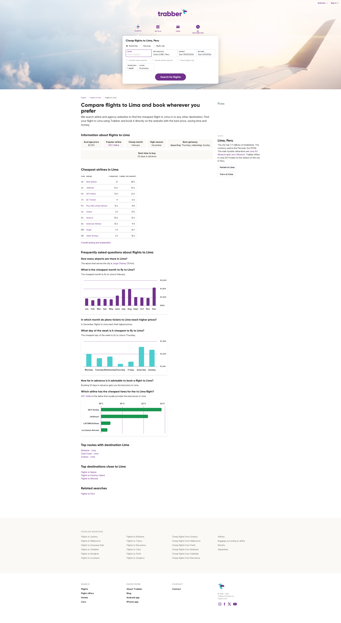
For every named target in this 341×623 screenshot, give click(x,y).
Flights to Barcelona (136, 545)
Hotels (84, 597)
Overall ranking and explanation (96, 242)
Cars (83, 601)
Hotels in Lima (227, 167)
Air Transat (91, 200)
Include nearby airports (138, 60)
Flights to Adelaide (90, 549)
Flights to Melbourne (91, 541)
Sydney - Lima (88, 456)
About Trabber (134, 589)
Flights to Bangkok (90, 553)
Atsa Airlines (91, 182)
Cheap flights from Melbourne (186, 541)
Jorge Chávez (119, 263)
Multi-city (160, 46)
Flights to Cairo (134, 549)
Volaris (89, 212)
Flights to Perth (134, 553)
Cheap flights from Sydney (185, 536)
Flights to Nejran (89, 472)
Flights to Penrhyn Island (93, 475)
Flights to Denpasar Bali (92, 545)
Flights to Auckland (90, 558)
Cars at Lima (226, 174)
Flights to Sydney (89, 536)
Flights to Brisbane (135, 536)
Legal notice (222, 599)
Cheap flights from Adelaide (185, 553)
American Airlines (93, 224)
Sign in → (334, 3)
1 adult (130, 68)
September (223, 549)
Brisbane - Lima (88, 450)
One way (147, 46)
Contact (176, 589)
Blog (129, 593)
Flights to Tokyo (134, 541)
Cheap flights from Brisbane (185, 549)
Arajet (88, 230)
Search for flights (170, 77)
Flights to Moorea (89, 478)
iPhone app (132, 601)
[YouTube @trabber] (234, 605)
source (220, 136)
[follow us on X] (229, 605)
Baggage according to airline (231, 541)
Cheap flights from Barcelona (186, 558)
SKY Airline (113, 145)
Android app (133, 597)
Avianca (89, 218)
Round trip (133, 46)
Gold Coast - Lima (89, 453)
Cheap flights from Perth (183, 545)
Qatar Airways (92, 236)
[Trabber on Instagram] (220, 605)
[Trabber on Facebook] (224, 605)
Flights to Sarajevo (136, 558)
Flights (84, 589)
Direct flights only (187, 60)
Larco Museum (238, 154)
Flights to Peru (88, 493)
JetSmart (90, 188)
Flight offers (87, 593)
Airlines (221, 536)
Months (221, 545)
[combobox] (139, 53)
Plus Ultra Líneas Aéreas (96, 206)
